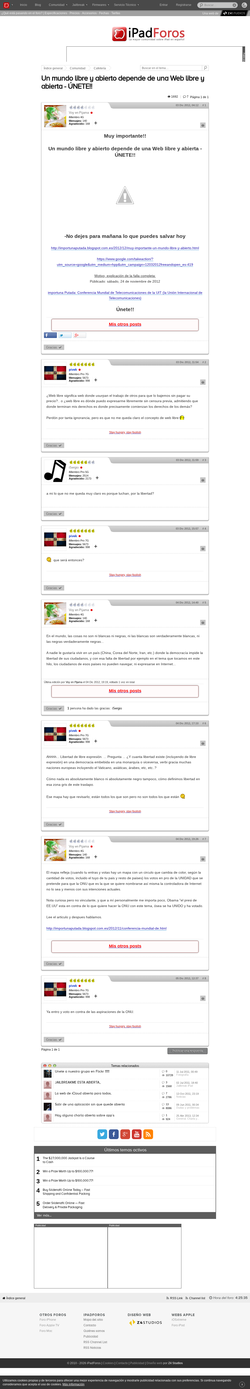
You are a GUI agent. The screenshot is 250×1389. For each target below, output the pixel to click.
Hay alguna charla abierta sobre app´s (85, 1115)
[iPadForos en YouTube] (137, 1134)
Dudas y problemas (187, 1107)
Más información (73, 1384)
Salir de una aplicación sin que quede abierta (90, 1104)
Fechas (104, 13)
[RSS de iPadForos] (148, 1134)
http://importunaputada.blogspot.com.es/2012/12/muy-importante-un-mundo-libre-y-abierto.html (125, 248)
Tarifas (115, 13)
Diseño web (154, 1363)
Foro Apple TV (49, 1325)
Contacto (122, 1363)
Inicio (23, 4)
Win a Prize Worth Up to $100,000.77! (68, 1171)
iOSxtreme (179, 1319)
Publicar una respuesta (187, 1050)
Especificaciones (56, 13)
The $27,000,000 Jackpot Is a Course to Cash (68, 1160)
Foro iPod (178, 1325)
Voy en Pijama (79, 112)
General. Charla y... (187, 1118)
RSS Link (176, 1298)
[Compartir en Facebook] (50, 335)
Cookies (108, 1363)
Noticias (181, 1096)
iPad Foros (156, 34)
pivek (73, 369)
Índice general (53, 68)
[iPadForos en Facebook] (114, 1134)
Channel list (197, 1298)
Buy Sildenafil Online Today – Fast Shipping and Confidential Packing (66, 1191)
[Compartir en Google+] (79, 335)
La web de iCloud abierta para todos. (83, 1093)
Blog (38, 4)
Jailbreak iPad (184, 1085)
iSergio (74, 467)
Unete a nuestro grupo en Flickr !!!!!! (82, 1071)
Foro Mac (46, 1331)
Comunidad (77, 68)
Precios (75, 13)
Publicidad (137, 1363)
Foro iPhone (48, 1319)
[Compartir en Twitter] (65, 335)
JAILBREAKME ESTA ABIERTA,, (78, 1082)
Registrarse (183, 4)
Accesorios (89, 13)
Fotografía (182, 1074)
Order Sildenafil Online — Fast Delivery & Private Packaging (63, 1205)
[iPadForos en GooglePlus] (125, 1134)
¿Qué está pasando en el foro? (21, 13)
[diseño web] (234, 13)
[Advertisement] (70, 1257)
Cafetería (100, 68)
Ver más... (44, 1215)
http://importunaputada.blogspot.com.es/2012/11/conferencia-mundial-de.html (106, 928)
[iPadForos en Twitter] (102, 1134)
